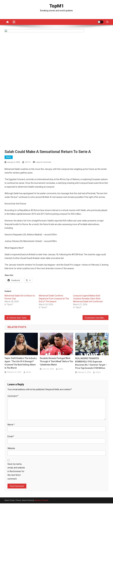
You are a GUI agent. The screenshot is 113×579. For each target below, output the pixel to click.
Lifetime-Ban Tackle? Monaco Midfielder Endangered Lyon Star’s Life (20, 318)
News (8, 157)
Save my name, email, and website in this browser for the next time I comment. (16, 471)
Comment (13, 396)
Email (11, 436)
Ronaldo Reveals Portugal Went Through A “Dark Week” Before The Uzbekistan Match (56, 361)
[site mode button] (100, 22)
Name (11, 424)
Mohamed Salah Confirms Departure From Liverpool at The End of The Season (54, 298)
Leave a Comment (43, 162)
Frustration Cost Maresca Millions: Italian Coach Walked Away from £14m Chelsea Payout (97, 318)
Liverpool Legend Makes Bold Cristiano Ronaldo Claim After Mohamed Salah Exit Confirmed (88, 298)
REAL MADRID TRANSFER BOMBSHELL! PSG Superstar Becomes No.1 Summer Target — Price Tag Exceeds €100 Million (91, 363)
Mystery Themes (41, 500)
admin (28, 162)
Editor (60, 369)
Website (11, 448)
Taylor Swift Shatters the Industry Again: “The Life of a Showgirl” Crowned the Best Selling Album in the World (21, 363)
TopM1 (56, 6)
